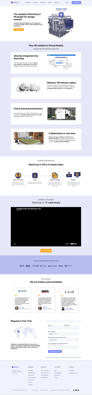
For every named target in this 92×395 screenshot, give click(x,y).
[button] (28, 2)
